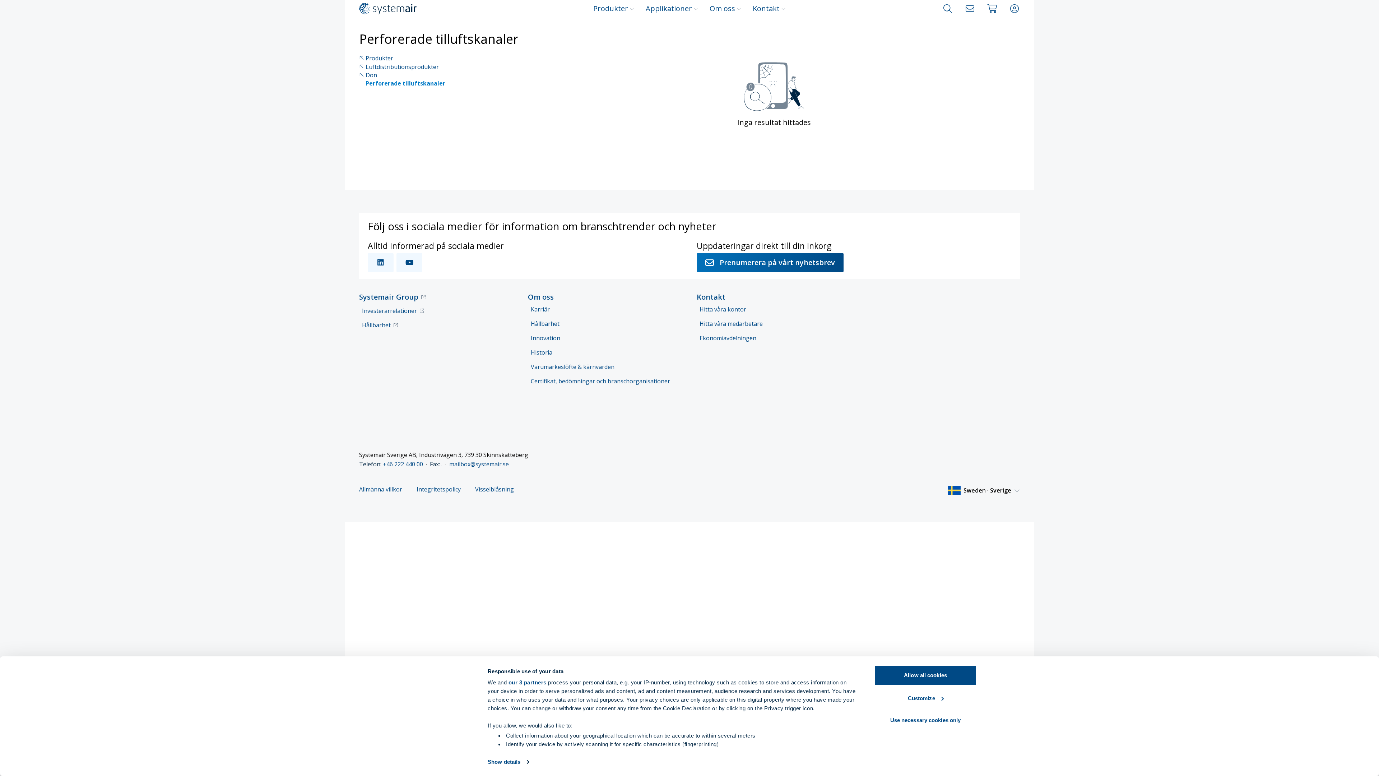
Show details (504, 762)
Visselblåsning (494, 489)
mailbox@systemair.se (479, 464)
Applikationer (669, 8)
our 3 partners (528, 682)
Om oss (722, 8)
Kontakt (766, 8)
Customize (921, 698)
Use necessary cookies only (925, 720)
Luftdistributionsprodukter (402, 67)
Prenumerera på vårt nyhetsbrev (777, 262)
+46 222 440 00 (403, 464)
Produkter (610, 8)
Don (371, 75)
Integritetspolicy (439, 489)
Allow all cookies (925, 675)
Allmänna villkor (380, 489)
